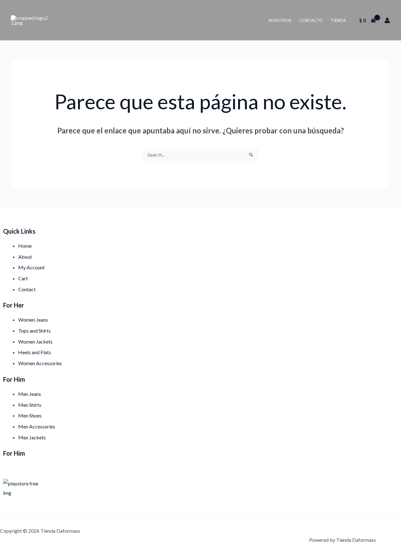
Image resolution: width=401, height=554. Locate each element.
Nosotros (280, 20)
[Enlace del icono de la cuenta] (387, 20)
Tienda (338, 20)
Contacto (311, 20)
